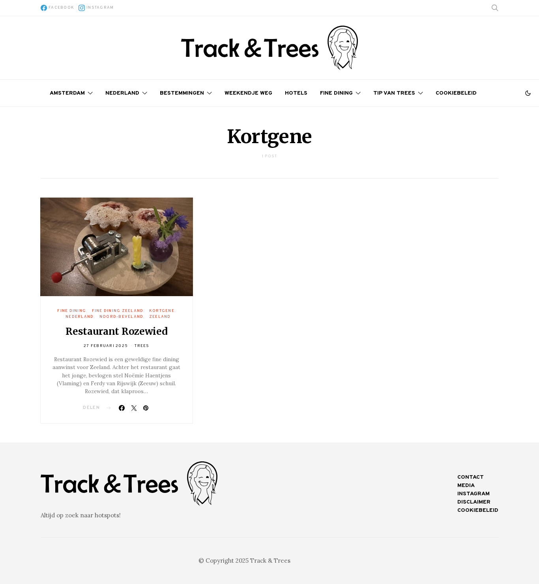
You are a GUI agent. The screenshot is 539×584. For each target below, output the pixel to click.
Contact (470, 477)
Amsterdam (67, 93)
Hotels (296, 93)
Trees (142, 346)
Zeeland (160, 316)
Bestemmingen (182, 93)
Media (466, 485)
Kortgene (161, 310)
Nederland (122, 93)
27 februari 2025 (106, 346)
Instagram (473, 494)
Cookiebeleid (456, 93)
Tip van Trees (394, 93)
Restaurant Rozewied (116, 331)
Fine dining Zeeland (118, 310)
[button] (528, 93)
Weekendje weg (248, 93)
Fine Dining (336, 93)
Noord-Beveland (121, 316)
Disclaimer (473, 502)
